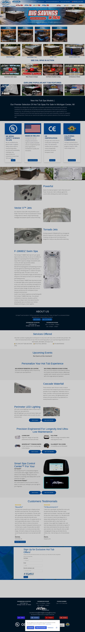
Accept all (30, 627)
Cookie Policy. (48, 624)
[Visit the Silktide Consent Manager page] (56, 627)
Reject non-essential (40, 627)
